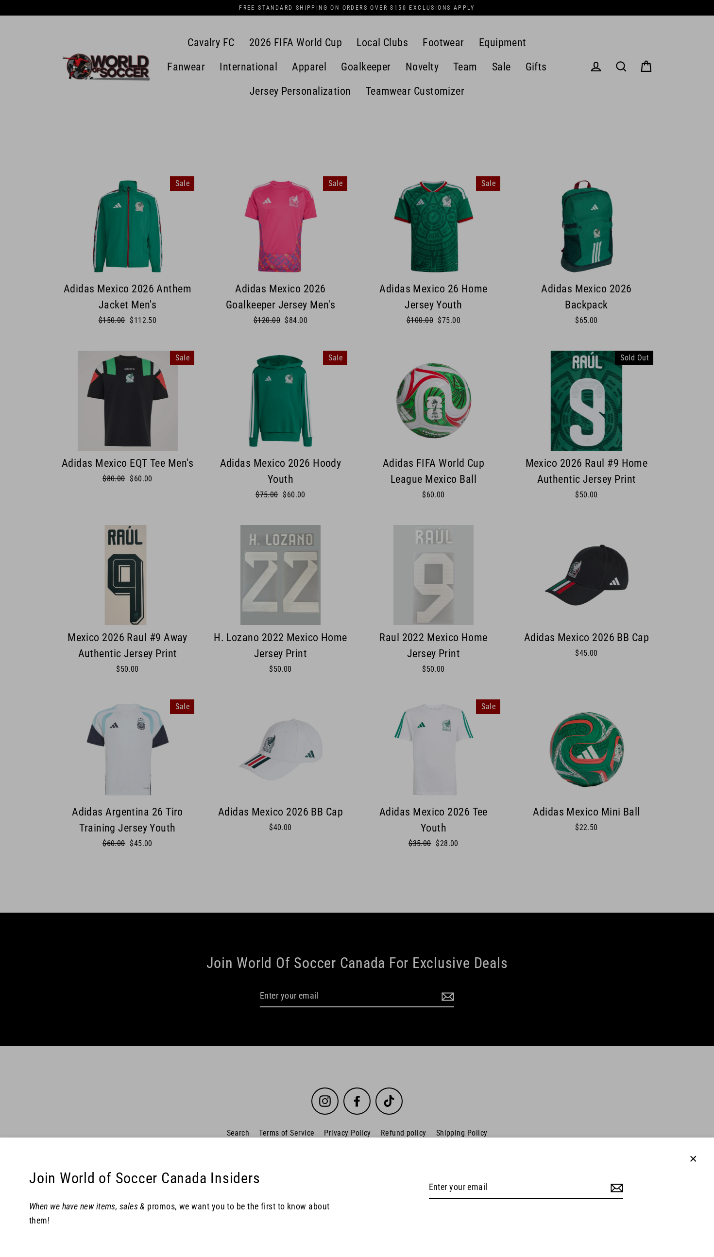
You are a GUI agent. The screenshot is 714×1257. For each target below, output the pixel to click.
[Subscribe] (615, 1187)
